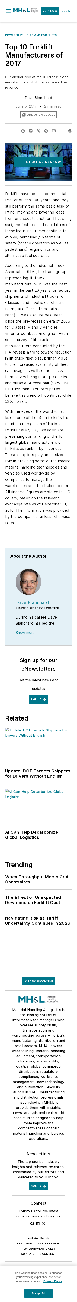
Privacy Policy (52, 1281)
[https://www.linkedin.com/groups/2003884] (38, 1223)
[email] (54, 131)
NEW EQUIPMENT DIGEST (38, 1248)
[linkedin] (31, 131)
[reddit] (46, 131)
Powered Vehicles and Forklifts (31, 35)
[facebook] (23, 131)
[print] (70, 131)
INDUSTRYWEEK (49, 1243)
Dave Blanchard (38, 98)
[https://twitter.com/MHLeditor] (43, 1223)
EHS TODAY (25, 1243)
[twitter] (38, 131)
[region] (38, 1284)
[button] (8, 11)
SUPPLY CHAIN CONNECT (38, 1253)
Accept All (38, 1293)
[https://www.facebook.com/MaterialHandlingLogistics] (32, 1223)
